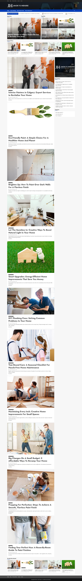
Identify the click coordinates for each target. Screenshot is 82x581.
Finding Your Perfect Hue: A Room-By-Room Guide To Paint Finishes (29, 549)
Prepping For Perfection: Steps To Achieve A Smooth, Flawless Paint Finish (29, 506)
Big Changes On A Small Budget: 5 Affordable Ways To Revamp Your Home (27, 459)
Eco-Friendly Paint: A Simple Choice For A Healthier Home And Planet (66, 25)
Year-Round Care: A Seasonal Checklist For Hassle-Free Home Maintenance (29, 366)
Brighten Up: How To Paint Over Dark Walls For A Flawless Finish (23, 35)
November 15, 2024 (15, 97)
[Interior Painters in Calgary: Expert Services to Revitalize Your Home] (13, 46)
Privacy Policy (14, 576)
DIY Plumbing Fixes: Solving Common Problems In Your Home (26, 319)
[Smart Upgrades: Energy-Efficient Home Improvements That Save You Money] (68, 46)
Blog (10, 576)
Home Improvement (20, 10)
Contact (19, 576)
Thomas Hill (10, 97)
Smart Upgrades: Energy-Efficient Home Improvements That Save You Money (62, 13)
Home (8, 10)
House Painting (13, 10)
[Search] (74, 10)
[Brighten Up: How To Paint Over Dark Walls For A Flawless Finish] (41, 46)
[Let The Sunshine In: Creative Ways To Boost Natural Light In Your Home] (54, 46)
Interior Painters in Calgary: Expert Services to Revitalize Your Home (49, 25)
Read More (10, 100)
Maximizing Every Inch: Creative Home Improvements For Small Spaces (27, 413)
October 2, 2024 (15, 142)
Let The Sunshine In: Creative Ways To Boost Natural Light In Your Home (35, 13)
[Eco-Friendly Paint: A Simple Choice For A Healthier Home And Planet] (27, 46)
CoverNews (44, 579)
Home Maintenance (28, 10)
